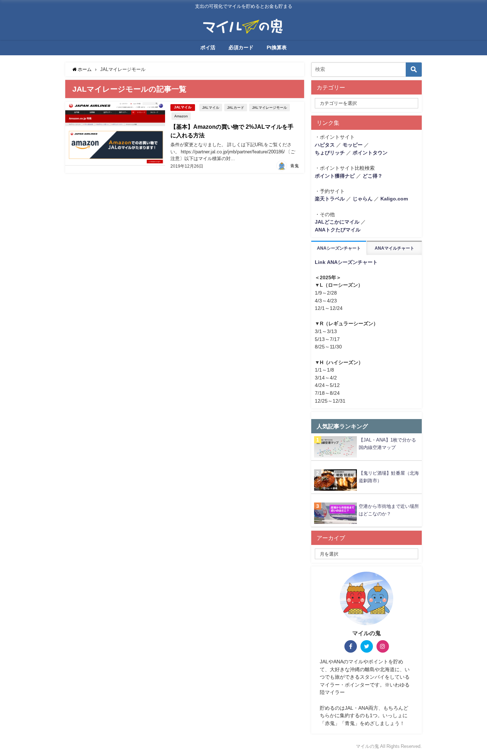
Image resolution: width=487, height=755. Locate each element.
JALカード (235, 107)
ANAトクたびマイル (337, 229)
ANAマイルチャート (394, 248)
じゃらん (363, 198)
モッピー (353, 144)
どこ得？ (373, 175)
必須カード (241, 47)
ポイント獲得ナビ (335, 175)
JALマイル (182, 107)
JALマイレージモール (269, 107)
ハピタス (325, 144)
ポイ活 (207, 47)
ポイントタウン (370, 152)
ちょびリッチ (330, 152)
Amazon (181, 116)
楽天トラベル (330, 198)
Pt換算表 (277, 47)
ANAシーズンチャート (339, 248)
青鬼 (294, 166)
